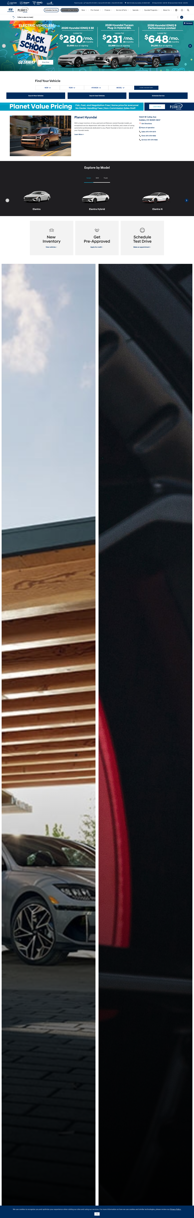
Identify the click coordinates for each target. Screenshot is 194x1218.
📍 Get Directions (145, 124)
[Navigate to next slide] (192, 45)
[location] (125, 3)
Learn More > (79, 134)
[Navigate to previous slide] (1, 45)
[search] (188, 10)
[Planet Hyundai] (23, 10)
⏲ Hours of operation (146, 128)
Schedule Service (149, 147)
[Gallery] (97, 46)
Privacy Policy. (175, 1209)
